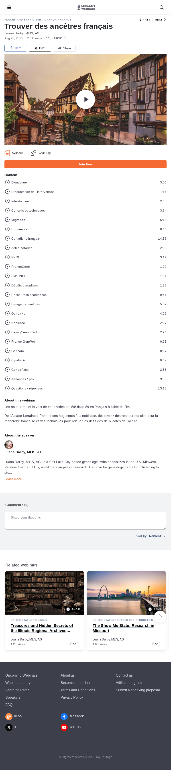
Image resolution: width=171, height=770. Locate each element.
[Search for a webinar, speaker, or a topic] (162, 8)
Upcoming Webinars (21, 675)
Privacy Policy (72, 697)
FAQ (8, 705)
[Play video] (85, 99)
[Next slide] (160, 617)
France (65, 19)
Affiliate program (129, 683)
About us (68, 675)
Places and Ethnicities (23, 19)
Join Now (85, 164)
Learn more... (14, 479)
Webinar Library (18, 683)
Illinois (41, 620)
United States (21, 620)
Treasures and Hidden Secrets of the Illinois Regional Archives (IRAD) (42, 630)
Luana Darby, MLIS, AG (26, 639)
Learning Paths (17, 690)
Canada (51, 19)
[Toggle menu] (9, 7)
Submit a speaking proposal (138, 690)
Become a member (75, 683)
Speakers (12, 697)
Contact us (124, 675)
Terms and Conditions (78, 690)
